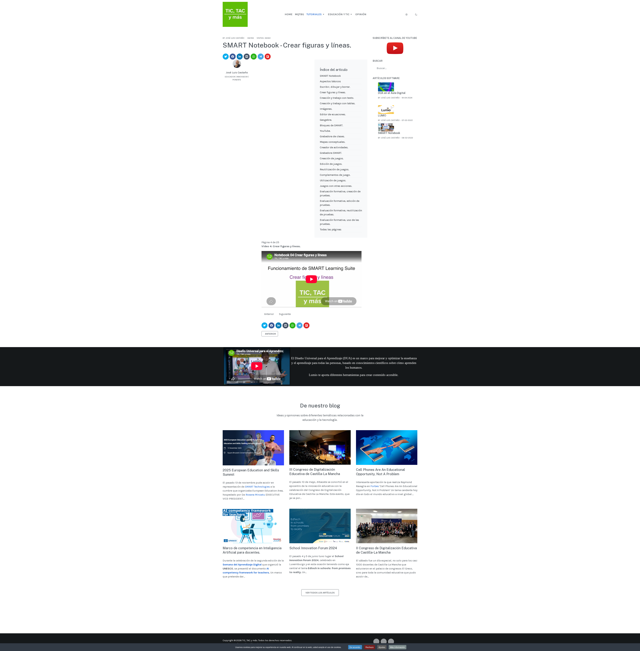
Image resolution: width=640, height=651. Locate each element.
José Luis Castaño (237, 72)
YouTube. (325, 130)
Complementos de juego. (335, 174)
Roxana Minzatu (255, 494)
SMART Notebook (330, 75)
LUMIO (382, 115)
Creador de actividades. (334, 147)
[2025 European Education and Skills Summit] (253, 447)
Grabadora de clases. (332, 136)
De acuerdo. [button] (355, 647)
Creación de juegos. (332, 158)
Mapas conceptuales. (332, 141)
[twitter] (226, 57)
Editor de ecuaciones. (333, 114)
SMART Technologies (257, 486)
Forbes (374, 486)
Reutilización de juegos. (334, 169)
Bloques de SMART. (331, 125)
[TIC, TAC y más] (235, 14)
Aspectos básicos (330, 81)
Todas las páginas (330, 229)
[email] (247, 57)
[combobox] (395, 68)
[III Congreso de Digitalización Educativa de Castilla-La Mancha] (320, 447)
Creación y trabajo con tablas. (337, 103)
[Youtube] (391, 642)
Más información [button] (397, 647)
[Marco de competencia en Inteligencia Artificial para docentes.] (253, 526)
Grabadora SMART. (331, 152)
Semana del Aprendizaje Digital (242, 564)
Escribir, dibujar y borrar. (335, 86)
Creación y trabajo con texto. (337, 97)
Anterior (269, 314)
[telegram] (261, 57)
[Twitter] (384, 642)
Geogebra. (326, 119)
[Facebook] (240, 83)
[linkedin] (240, 57)
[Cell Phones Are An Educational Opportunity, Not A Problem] (386, 447)
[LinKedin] (237, 83)
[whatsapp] (254, 57)
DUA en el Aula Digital (392, 93)
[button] (315, 14)
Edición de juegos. (331, 163)
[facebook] (233, 57)
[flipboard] (268, 57)
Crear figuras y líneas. (333, 92)
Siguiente (285, 314)
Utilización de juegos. (333, 180)
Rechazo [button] (370, 647)
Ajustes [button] (381, 647)
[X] (233, 83)
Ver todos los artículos (320, 592)
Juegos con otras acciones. (336, 185)
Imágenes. (326, 108)
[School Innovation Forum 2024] (320, 526)
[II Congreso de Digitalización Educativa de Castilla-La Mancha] (386, 526)
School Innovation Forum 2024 (313, 548)
